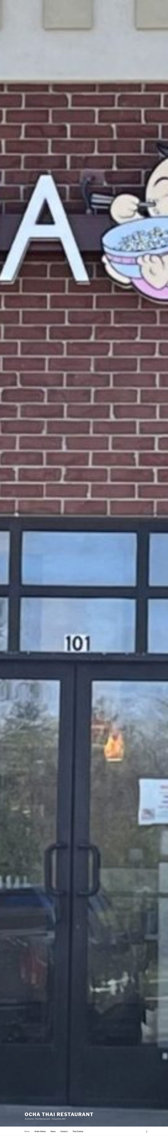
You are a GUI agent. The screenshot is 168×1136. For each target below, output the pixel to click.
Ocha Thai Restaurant (59, 1114)
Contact (64, 1131)
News (53, 1131)
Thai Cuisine (78, 1131)
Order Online (40, 1131)
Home (27, 1131)
